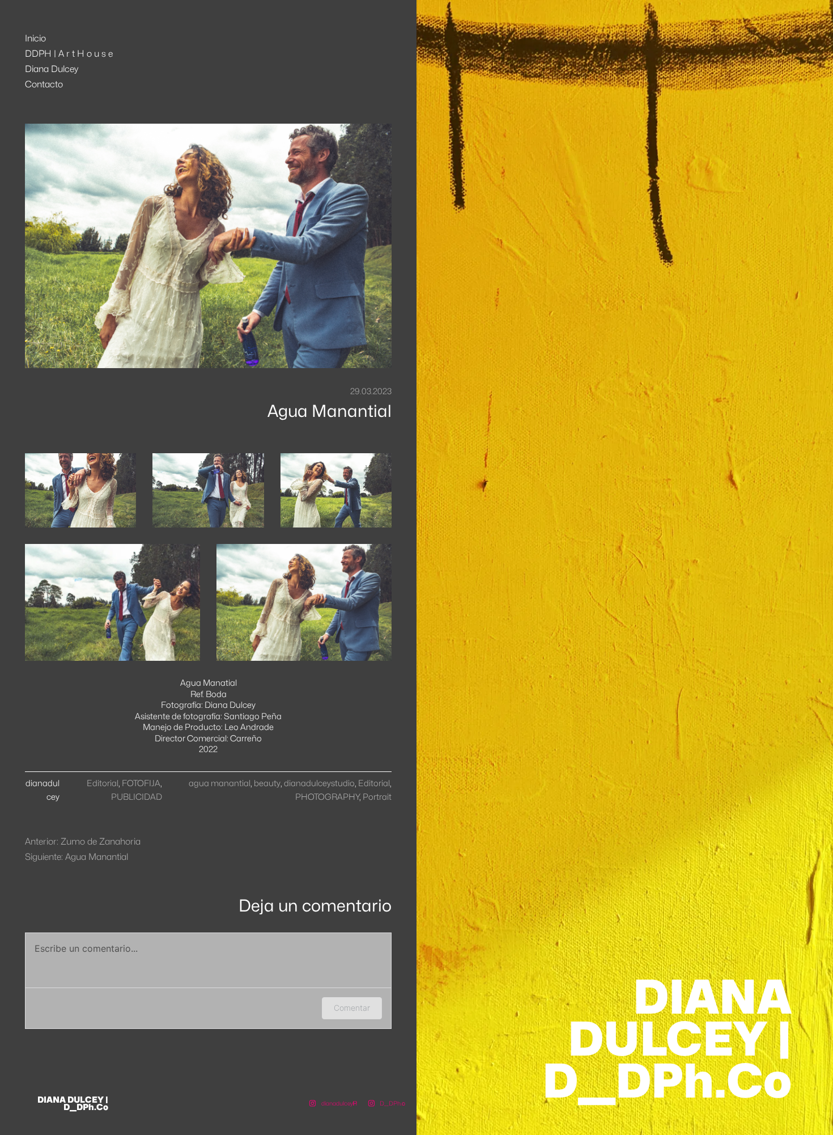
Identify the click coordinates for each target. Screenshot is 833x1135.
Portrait (377, 796)
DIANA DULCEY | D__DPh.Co (72, 1103)
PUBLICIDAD (136, 796)
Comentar (352, 1007)
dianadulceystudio (319, 783)
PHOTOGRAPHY (327, 796)
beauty (267, 783)
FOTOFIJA (141, 783)
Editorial (102, 783)
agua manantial (219, 783)
